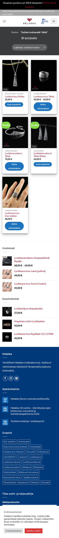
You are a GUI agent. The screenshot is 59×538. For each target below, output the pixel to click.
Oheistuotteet (9, 472)
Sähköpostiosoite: (11, 502)
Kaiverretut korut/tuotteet (15, 446)
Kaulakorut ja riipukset (13, 451)
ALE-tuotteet (9, 441)
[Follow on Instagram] (11, 378)
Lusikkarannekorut (31, 462)
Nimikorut (38, 467)
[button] (4, 21)
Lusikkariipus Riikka (14, 96)
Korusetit (31, 451)
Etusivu (14, 32)
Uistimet (34, 482)
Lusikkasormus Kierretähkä (12, 214)
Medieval (27, 467)
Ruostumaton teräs (12, 477)
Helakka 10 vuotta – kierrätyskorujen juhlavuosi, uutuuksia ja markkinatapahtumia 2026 (31, 410)
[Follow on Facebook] (5, 378)
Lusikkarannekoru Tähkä (13, 154)
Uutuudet (45, 482)
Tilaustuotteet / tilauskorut (15, 482)
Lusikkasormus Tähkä (44, 96)
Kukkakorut (43, 451)
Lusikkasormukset (11, 467)
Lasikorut (23, 457)
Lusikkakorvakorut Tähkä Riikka (43, 154)
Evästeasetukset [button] (13, 531)
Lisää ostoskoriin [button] (14, 104)
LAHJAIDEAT (9, 457)
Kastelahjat (35, 446)
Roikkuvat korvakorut (29, 472)
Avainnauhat (24, 441)
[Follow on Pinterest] (16, 378)
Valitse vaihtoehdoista (43, 106)
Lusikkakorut (36, 457)
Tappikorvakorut (30, 477)
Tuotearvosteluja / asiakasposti (27, 420)
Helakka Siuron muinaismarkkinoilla (30, 398)
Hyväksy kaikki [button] (34, 531)
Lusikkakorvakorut (11, 462)
